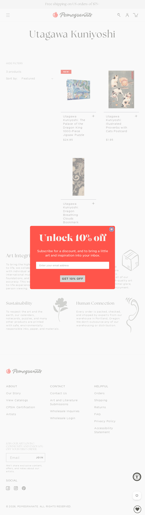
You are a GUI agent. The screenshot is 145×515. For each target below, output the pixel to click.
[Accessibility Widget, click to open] (137, 477)
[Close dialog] (111, 229)
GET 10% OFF (72, 278)
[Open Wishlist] (137, 509)
